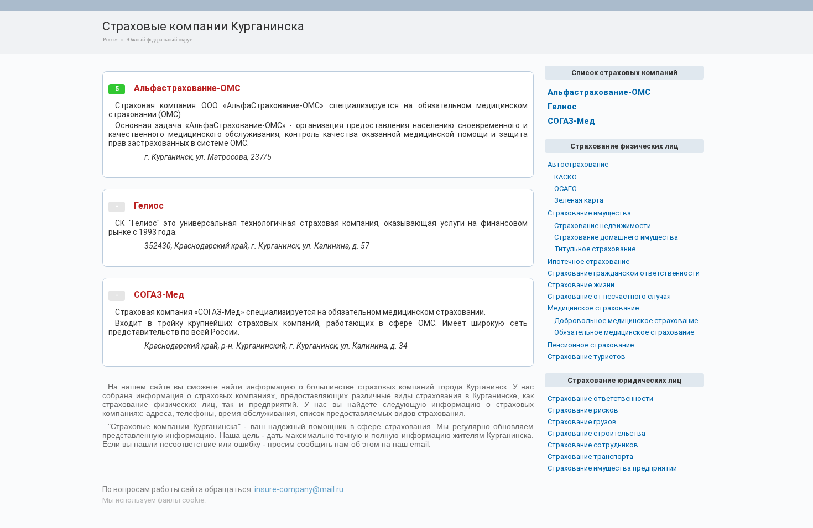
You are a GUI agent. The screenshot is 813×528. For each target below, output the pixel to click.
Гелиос (149, 205)
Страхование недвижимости (602, 225)
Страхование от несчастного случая (609, 296)
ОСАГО (565, 188)
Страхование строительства (596, 433)
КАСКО (565, 177)
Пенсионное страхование (591, 345)
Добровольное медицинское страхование (626, 320)
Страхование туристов (587, 356)
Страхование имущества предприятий (612, 468)
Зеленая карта (578, 200)
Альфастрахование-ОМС (187, 88)
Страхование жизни (581, 285)
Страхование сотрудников (593, 445)
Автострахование (578, 164)
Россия (111, 39)
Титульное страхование (594, 249)
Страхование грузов (582, 422)
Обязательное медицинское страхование (624, 332)
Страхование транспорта (590, 456)
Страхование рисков (583, 410)
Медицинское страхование (593, 308)
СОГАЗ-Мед (159, 294)
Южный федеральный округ (159, 39)
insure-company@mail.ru (298, 489)
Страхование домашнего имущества (616, 237)
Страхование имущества (589, 213)
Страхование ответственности (600, 398)
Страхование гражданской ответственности (624, 273)
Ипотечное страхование (588, 261)
